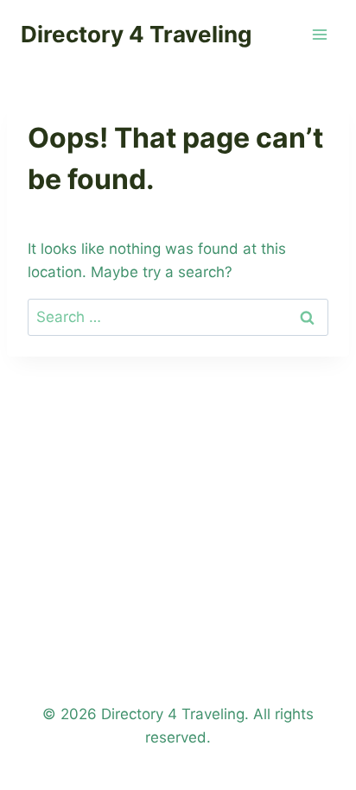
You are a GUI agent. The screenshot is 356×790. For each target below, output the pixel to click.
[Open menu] (319, 34)
